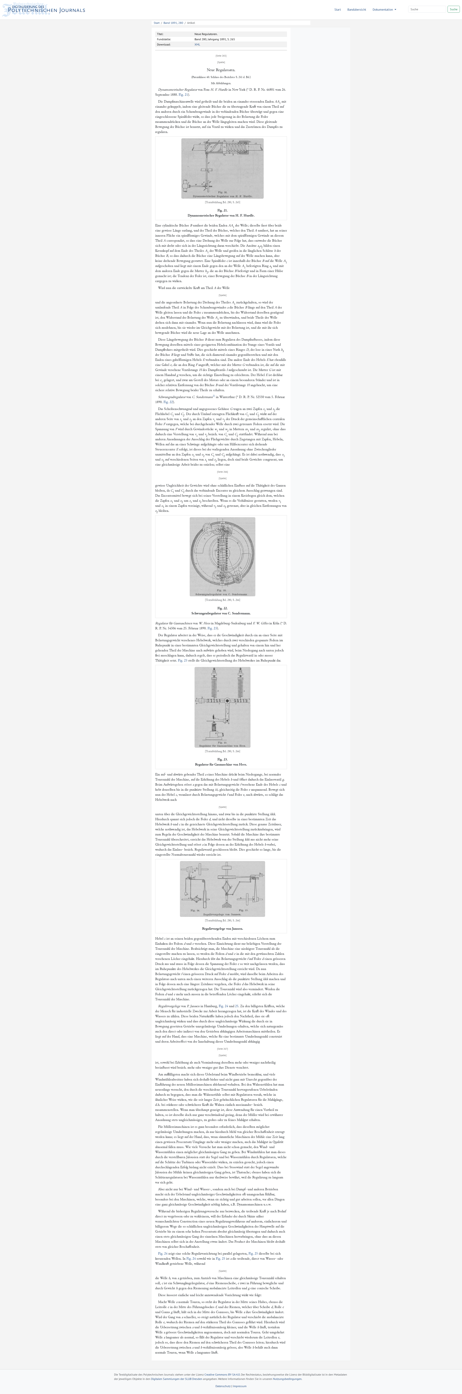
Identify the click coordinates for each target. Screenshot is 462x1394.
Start (337, 9)
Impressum (240, 1386)
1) (214, 396)
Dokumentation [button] (383, 9)
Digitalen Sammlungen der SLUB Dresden (176, 1379)
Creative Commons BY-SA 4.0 (222, 1374)
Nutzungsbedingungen (287, 1379)
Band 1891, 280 (173, 23)
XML (197, 44)
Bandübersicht (356, 9)
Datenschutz (223, 1386)
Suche (453, 9)
